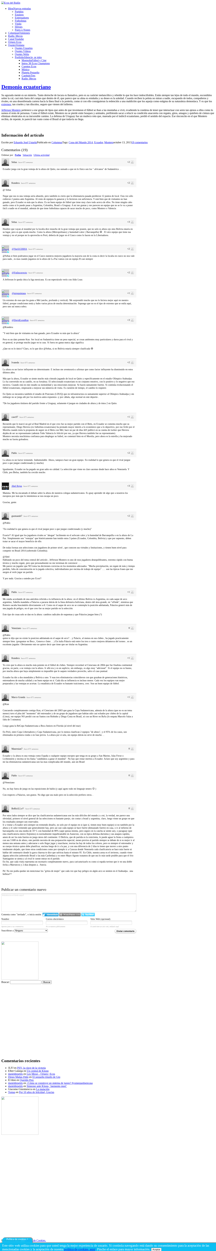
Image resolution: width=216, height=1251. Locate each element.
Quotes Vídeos (23, 51)
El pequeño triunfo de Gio (46, 1077)
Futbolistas (20, 20)
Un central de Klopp (38, 1070)
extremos (6, 104)
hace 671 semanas (25, 162)
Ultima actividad (41, 155)
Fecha (18, 155)
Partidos (19, 11)
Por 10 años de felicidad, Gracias (36, 1092)
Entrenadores (22, 17)
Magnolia (34, 60)
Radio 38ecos (29, 78)
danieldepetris (15, 1073)
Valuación (27, 155)
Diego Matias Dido (18, 1077)
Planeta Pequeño (30, 72)
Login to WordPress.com (70, 914)
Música (25, 69)
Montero (108, 142)
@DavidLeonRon (20, 320)
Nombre (5, 919)
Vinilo (18, 23)
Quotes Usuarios (24, 48)
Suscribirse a (7, 930)
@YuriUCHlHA (19, 249)
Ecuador (98, 142)
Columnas (56, 142)
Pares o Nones (22, 29)
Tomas (11, 1092)
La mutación (42, 1089)
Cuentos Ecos (29, 66)
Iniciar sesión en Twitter (88, 914)
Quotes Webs (22, 54)
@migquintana (19, 293)
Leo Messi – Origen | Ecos (41, 1073)
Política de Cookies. (35, 1240)
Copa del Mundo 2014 (81, 142)
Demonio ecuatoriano (26, 87)
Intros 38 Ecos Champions (36, 63)
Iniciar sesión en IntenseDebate (51, 914)
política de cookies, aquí (79, 1249)
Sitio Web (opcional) (100, 919)
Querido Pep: (27, 1080)
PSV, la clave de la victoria (31, 1067)
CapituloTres (28, 75)
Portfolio (28, 57)
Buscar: (5, 982)
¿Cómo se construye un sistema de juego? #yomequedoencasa (60, 1083)
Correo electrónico (55, 919)
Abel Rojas (16, 486)
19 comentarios (139, 142)
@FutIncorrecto (19, 272)
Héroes (18, 26)
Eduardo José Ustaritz (25, 142)
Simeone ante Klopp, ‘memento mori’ (47, 1086)
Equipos (19, 14)
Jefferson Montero (11, 110)
